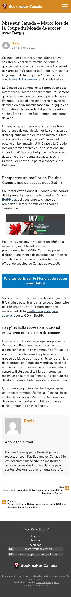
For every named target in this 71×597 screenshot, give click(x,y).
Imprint (27, 585)
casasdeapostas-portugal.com (38, 554)
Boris (29, 421)
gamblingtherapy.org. (47, 582)
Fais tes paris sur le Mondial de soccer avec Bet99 (35, 281)
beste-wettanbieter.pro (38, 549)
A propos (35, 545)
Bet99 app (9, 199)
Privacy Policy (40, 585)
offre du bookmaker (24, 79)
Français (36, 540)
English (35, 536)
